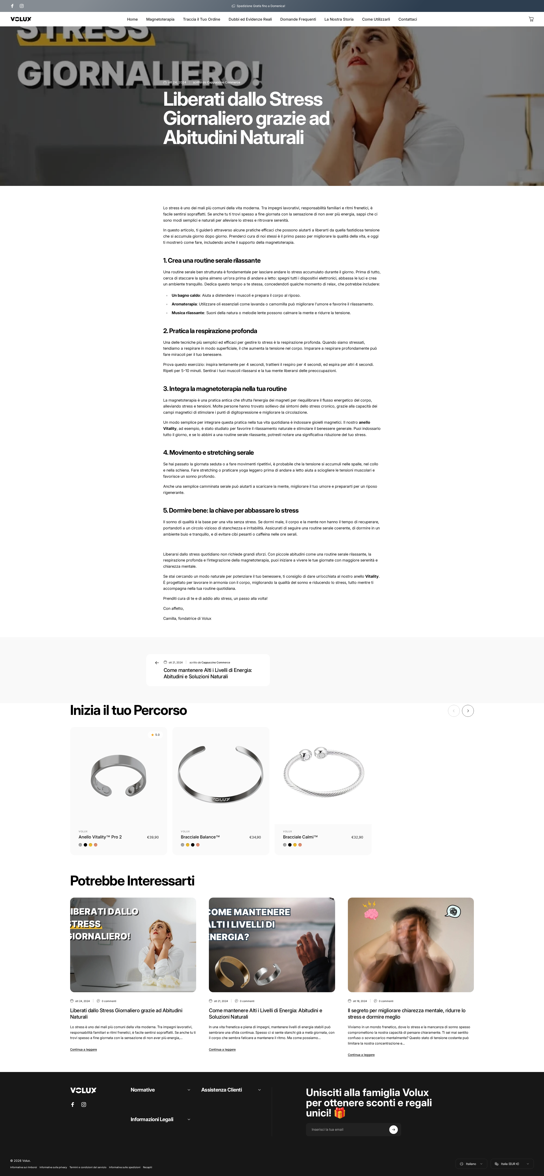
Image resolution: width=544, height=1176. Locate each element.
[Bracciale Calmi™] (323, 775)
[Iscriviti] (393, 1129)
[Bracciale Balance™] (220, 775)
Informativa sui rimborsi (23, 1167)
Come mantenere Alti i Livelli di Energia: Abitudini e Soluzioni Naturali (208, 673)
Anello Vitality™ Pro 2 (100, 837)
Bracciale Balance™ (200, 837)
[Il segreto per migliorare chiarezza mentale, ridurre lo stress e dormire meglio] (411, 945)
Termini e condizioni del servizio (87, 1167)
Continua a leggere (83, 1049)
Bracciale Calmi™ (300, 837)
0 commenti (109, 1001)
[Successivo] (468, 711)
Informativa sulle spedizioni (124, 1167)
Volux (83, 831)
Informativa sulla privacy (53, 1167)
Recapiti (147, 1167)
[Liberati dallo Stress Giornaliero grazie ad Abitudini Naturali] (133, 945)
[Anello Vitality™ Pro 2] (118, 775)
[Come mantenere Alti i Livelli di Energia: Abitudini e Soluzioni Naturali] (272, 945)
